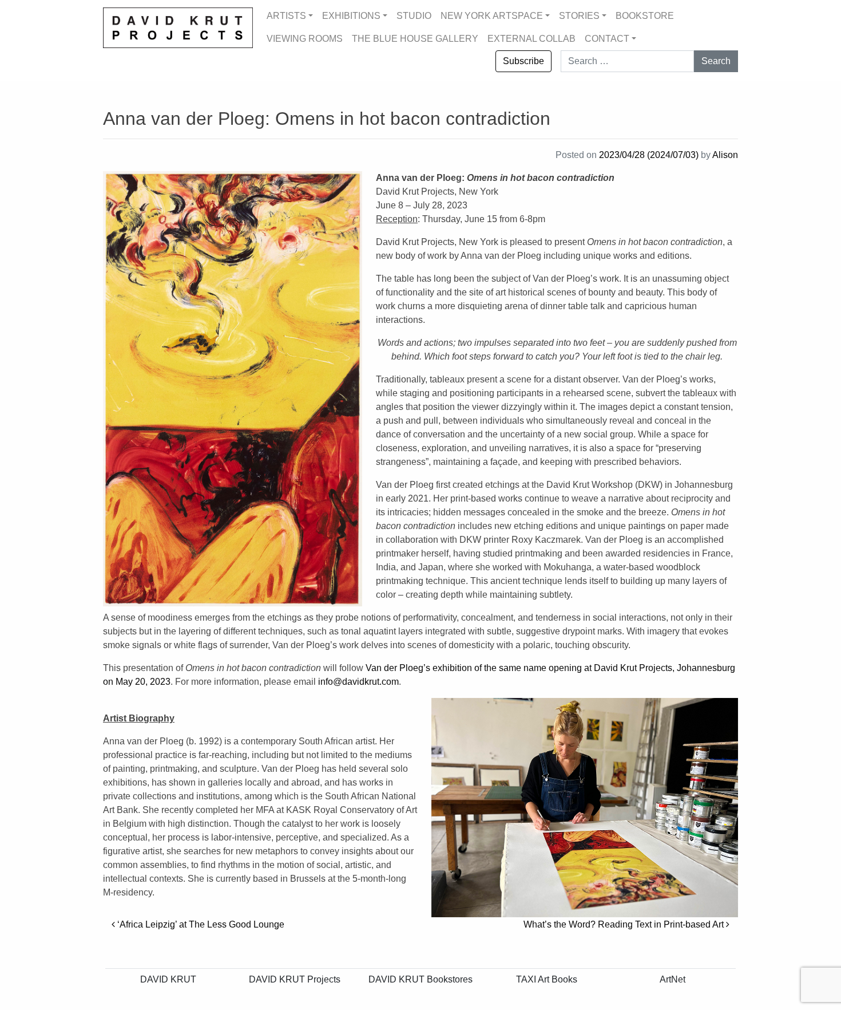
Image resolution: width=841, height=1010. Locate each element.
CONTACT (607, 39)
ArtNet (672, 979)
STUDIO (413, 16)
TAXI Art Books (546, 979)
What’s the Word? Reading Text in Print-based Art (624, 924)
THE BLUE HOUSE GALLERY (415, 39)
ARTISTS (286, 16)
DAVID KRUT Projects (294, 979)
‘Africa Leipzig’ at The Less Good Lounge (199, 924)
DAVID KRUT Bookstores (420, 979)
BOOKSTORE (645, 16)
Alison (725, 155)
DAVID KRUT (168, 979)
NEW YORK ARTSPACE (492, 16)
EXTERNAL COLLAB (531, 39)
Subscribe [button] (523, 61)
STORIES (579, 16)
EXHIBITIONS (351, 16)
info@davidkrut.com (358, 682)
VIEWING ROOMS (305, 39)
